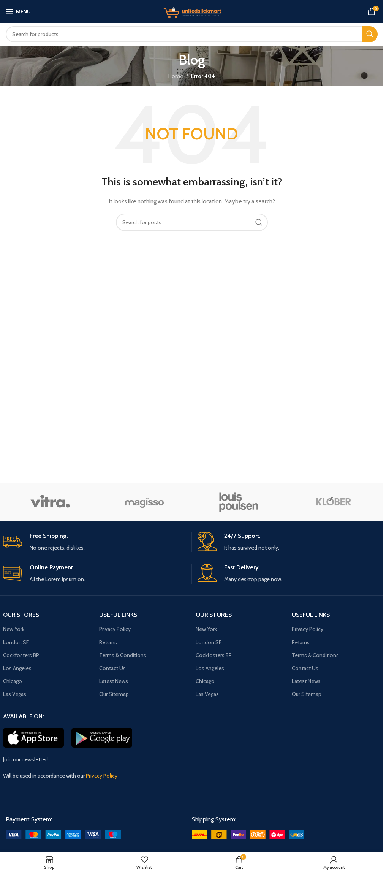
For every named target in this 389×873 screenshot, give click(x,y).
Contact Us (112, 668)
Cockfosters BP (21, 655)
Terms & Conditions (122, 655)
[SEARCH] (370, 34)
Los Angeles (17, 668)
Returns (108, 642)
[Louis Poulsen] (238, 502)
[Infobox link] (94, 542)
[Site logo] (192, 10)
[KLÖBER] (333, 502)
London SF (16, 642)
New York (13, 629)
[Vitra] (50, 502)
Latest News (113, 681)
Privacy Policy (115, 629)
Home (175, 76)
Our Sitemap (114, 694)
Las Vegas (14, 694)
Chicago (12, 681)
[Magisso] (144, 502)
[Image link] (63, 834)
